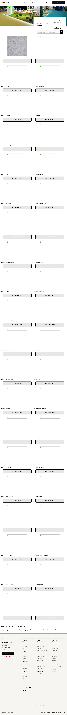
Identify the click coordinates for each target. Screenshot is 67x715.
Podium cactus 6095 (39, 526)
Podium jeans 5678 (38, 438)
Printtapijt (25, 676)
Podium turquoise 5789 (7, 496)
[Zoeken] (46, 2)
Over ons (40, 2)
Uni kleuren (40, 671)
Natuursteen (40, 653)
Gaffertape (54, 669)
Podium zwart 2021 (39, 86)
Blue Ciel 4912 (37, 379)
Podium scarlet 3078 (39, 262)
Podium (24, 648)
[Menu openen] (50, 2)
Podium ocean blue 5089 (7, 379)
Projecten (37, 691)
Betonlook (39, 663)
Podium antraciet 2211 (7, 86)
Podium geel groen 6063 (7, 526)
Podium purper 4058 (6, 350)
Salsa (24, 654)
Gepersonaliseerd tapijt (39, 700)
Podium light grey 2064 (7, 57)
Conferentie (37, 694)
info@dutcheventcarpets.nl (8, 649)
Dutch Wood (39, 644)
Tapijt (25, 640)
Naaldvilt (25, 643)
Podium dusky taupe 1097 (7, 232)
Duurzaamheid (38, 698)
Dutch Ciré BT (40, 668)
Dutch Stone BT (40, 656)
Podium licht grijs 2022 (7, 145)
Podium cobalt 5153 (6, 408)
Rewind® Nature (26, 673)
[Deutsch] (9, 656)
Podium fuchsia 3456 (39, 291)
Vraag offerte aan (58, 2)
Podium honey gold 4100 (7, 584)
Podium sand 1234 (38, 174)
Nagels (53, 671)
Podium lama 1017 (5, 174)
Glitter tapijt (25, 674)
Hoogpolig (25, 661)
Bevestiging (55, 663)
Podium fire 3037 (5, 291)
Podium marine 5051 (39, 467)
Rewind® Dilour (25, 653)
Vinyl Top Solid (40, 673)
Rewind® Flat (25, 644)
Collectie (26, 2)
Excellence (25, 668)
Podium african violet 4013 (41, 320)
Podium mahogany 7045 (40, 203)
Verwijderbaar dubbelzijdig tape (57, 667)
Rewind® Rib (25, 646)
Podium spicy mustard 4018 (41, 555)
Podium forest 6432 (6, 555)
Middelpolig (54, 656)
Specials (25, 671)
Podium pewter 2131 (39, 57)
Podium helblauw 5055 (40, 408)
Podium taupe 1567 (6, 203)
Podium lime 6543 (38, 496)
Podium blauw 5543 (6, 467)
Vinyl (39, 640)
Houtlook (39, 643)
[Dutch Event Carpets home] (9, 2)
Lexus (24, 666)
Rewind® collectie (56, 643)
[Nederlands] (3, 656)
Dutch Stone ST (40, 654)
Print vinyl (24, 678)
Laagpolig (54, 654)
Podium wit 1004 (5, 115)
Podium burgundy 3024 (40, 232)
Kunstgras (54, 653)
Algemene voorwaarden (51, 712)
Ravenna (24, 664)
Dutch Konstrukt (40, 664)
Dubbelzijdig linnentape (57, 664)
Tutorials (36, 692)
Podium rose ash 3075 (6, 320)
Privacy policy (61, 712)
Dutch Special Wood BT (42, 650)
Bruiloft (36, 696)
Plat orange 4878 (38, 584)
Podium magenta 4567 (39, 350)
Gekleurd (54, 660)
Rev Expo (24, 658)
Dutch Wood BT (40, 648)
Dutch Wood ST (40, 646)
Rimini (24, 663)
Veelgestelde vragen (39, 688)
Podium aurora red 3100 (7, 262)
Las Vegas (25, 656)
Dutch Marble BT (40, 658)
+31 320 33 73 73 (6, 647)
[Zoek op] (61, 32)
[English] (6, 656)
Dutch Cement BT (41, 666)
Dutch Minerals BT (41, 660)
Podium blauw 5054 (6, 438)
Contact (43, 712)
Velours (24, 651)
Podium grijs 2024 (38, 145)
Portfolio (34, 2)
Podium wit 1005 (38, 115)
